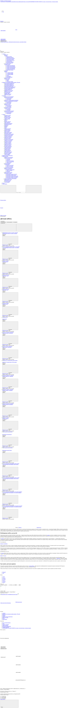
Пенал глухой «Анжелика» (7, 347)
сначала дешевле (9, 222)
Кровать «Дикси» (5, 418)
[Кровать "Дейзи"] (35, 303)
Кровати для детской (9, 165)
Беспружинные (9, 105)
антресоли (58, 558)
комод (5, 555)
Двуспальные (8, 99)
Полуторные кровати (10, 61)
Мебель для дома (5, 156)
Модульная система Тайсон (7, 450)
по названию (15, 222)
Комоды (7, 79)
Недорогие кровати (9, 62)
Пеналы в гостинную (10, 160)
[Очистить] (33, 189)
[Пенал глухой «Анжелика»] (35, 346)
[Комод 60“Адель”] (35, 289)
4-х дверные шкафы (9, 74)
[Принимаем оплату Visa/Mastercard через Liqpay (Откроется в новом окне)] (8, 594)
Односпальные (8, 98)
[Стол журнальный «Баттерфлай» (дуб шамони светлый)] (35, 505)
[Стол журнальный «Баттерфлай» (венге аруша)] (35, 477)
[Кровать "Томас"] (35, 260)
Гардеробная (8, 76)
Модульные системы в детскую (11, 174)
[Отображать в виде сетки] (8, 227)
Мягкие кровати (9, 56)
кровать (48, 535)
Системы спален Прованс (10, 66)
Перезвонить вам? (3, 648)
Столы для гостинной (10, 161)
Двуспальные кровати (10, 59)
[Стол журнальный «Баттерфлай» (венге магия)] (35, 463)
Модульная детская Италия (7, 434)
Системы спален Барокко (10, 68)
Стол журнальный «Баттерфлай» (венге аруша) (10, 478)
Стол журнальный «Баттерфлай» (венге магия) (10, 464)
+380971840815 (3, 30)
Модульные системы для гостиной (12, 176)
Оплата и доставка (5, 1)
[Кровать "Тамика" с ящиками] (35, 389)
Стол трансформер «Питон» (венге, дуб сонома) (10, 247)
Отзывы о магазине (26, 1)
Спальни (3, 53)
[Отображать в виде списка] (24, 227)
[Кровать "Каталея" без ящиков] (35, 403)
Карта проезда (2, 699)
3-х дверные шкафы (9, 73)
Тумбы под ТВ (8, 162)
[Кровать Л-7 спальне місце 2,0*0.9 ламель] (35, 360)
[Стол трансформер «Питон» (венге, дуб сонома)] (35, 246)
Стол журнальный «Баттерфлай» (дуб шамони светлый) (11, 506)
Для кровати (8, 109)
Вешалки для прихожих (10, 169)
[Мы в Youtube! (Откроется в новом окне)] (22, 9)
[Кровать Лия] (35, 317)
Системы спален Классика (10, 67)
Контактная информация (18, 1)
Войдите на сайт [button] (5, 273)
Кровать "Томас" (5, 261)
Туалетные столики (9, 81)
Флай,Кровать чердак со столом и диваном (9, 233)
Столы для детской (9, 166)
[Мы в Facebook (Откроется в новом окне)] (7, 9)
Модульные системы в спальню (11, 177)
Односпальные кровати (10, 60)
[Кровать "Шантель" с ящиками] (35, 375)
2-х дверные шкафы (9, 72)
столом (2, 553)
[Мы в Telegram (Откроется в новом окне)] (52, 9)
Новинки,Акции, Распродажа (7, 155)
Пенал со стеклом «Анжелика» (7, 333)
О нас (1, 1)
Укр (3, 11)
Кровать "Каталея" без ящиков (7, 404)
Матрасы (3, 95)
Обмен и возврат (11, 1)
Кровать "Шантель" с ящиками (7, 376)
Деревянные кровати (9, 57)
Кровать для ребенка (3, 543)
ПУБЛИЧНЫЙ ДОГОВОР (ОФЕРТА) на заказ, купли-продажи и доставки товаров (43, 1)
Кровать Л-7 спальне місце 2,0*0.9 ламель (9, 362)
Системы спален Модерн (10, 65)
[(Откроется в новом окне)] (18, 594)
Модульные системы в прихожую (12, 175)
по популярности (3, 222)
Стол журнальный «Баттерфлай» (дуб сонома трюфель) (11, 492)
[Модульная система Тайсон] (35, 447)
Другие (7, 75)
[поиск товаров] (8, 189)
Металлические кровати (10, 58)
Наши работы (4, 183)
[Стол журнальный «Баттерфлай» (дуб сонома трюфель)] (35, 491)
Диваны (3, 114)
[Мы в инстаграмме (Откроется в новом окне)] (37, 9)
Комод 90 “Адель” (5, 275)
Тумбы (7, 80)
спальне (2, 538)
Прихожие (8, 171)
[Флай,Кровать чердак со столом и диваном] (35, 232)
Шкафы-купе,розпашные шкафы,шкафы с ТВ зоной (11, 82)
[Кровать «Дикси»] (35, 417)
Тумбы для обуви (9, 170)
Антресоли (8, 159)
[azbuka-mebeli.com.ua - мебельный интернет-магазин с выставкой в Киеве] (2, 590)
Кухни (3, 618)
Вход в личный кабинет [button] (6, 622)
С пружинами (8, 106)
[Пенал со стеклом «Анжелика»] (35, 332)
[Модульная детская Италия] (35, 431)
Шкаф (1, 555)
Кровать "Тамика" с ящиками (7, 390)
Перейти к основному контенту (5, 0)
